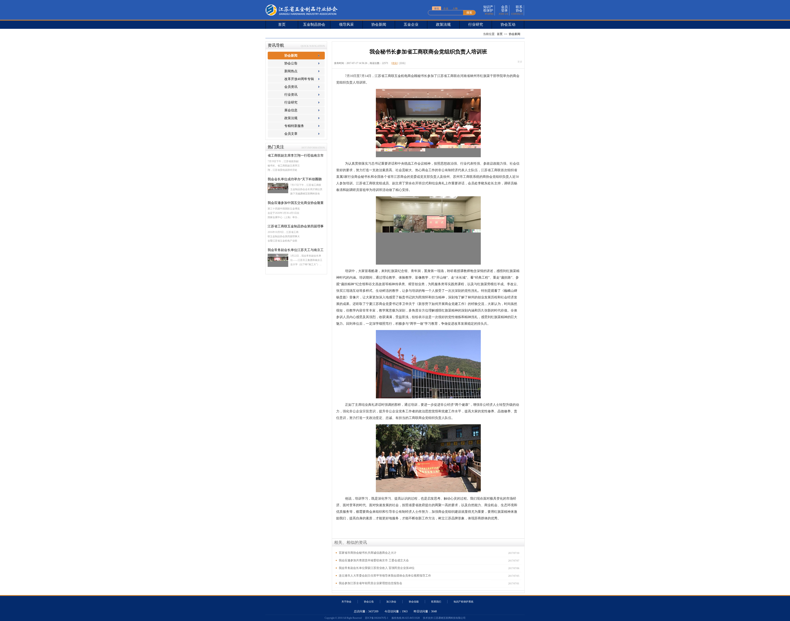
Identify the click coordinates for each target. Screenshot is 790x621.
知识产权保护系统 (463, 601)
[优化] (394, 63)
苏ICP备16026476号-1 (376, 617)
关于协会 (346, 601)
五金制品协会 (314, 24)
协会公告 (290, 63)
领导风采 (346, 24)
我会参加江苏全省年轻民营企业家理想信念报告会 (371, 583)
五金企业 (411, 24)
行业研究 (475, 24)
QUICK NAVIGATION (313, 46)
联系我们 (436, 601)
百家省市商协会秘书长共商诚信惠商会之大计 (367, 552)
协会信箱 (414, 601)
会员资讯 (290, 86)
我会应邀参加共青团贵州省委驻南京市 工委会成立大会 (374, 560)
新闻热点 (290, 71)
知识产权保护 (488, 8)
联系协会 (519, 8)
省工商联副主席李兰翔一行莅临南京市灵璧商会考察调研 (296, 156)
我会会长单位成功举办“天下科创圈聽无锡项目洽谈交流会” (295, 180)
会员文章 (290, 133)
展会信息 (290, 110)
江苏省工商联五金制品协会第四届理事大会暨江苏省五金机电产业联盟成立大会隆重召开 (296, 227)
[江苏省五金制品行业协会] (303, 10)
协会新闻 (378, 24)
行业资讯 (290, 94)
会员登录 (504, 8)
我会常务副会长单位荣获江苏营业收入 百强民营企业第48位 (377, 568)
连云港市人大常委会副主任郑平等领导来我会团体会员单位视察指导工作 (385, 575)
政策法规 (443, 24)
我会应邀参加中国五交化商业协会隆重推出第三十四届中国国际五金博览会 (296, 204)
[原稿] (402, 63)
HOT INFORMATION (313, 147)
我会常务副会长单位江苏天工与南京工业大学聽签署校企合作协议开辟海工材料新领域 (296, 251)
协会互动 (508, 24)
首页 (282, 24)
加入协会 (391, 601)
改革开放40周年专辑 (299, 79)
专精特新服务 (294, 126)
